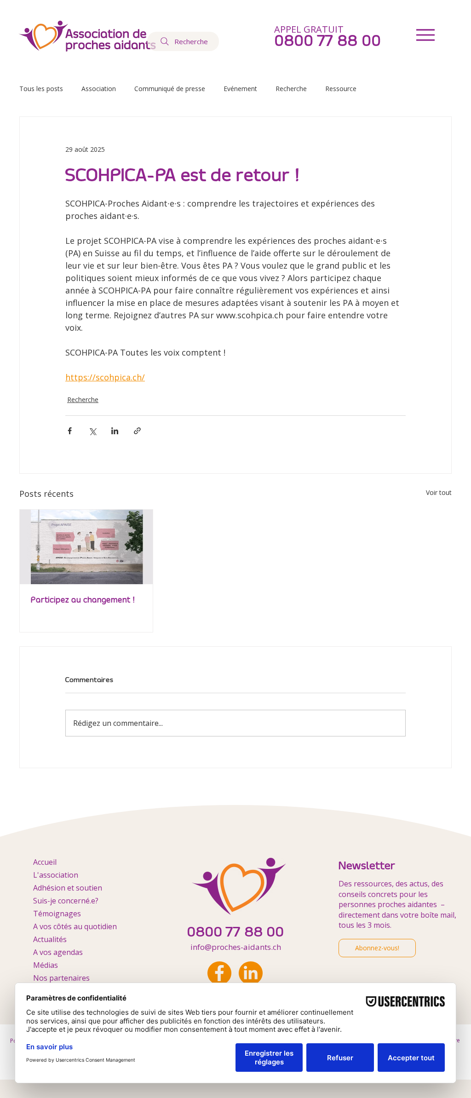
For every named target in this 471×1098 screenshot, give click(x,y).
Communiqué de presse (169, 88)
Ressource (340, 88)
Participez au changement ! (83, 599)
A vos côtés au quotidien (75, 926)
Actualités (50, 939)
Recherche (291, 88)
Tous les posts (41, 88)
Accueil (45, 862)
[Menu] (425, 35)
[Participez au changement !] (86, 547)
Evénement (240, 88)
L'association (55, 875)
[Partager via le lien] (137, 430)
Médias (45, 965)
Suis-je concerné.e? (65, 901)
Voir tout (439, 492)
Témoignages (57, 913)
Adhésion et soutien (67, 888)
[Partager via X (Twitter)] (92, 430)
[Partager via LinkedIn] (114, 430)
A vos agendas (58, 952)
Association (98, 88)
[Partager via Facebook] (69, 430)
